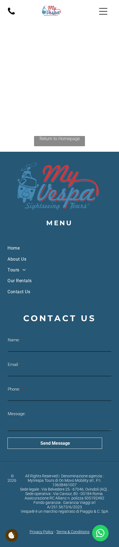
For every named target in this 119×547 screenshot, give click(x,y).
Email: (13, 364)
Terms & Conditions (72, 532)
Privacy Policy (41, 532)
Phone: (14, 389)
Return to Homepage (60, 138)
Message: (16, 413)
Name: (14, 339)
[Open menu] (103, 11)
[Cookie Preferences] (12, 535)
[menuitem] (59, 248)
